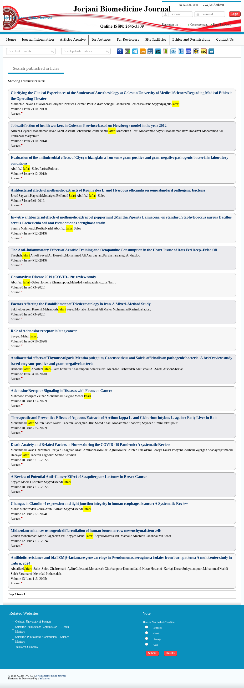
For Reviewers (128, 39)
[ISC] (204, 51)
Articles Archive (73, 39)
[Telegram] (135, 51)
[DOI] (143, 51)
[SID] (188, 51)
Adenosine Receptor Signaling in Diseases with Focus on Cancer (61, 391)
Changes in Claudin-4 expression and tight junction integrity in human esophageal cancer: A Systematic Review (99, 503)
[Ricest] (196, 51)
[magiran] (165, 51)
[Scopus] (158, 51)
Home (11, 39)
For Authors (101, 39)
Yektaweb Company (26, 647)
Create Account (199, 24)
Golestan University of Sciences (33, 621)
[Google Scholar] (120, 51)
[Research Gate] (127, 51)
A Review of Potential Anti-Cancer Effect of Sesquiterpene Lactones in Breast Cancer (79, 476)
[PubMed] (150, 51)
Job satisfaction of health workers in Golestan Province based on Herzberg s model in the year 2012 (89, 125)
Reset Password (222, 24)
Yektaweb (45, 678)
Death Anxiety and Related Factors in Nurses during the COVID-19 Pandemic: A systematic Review (90, 444)
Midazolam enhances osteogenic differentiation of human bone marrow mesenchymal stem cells (86, 530)
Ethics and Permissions (191, 39)
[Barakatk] (181, 51)
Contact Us (225, 39)
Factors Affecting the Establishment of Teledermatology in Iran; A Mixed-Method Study (81, 304)
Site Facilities (155, 39)
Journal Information (38, 39)
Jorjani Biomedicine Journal (50, 675)
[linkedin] (211, 51)
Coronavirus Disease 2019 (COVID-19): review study (53, 277)
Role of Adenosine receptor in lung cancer (44, 331)
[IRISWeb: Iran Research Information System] (173, 51)
